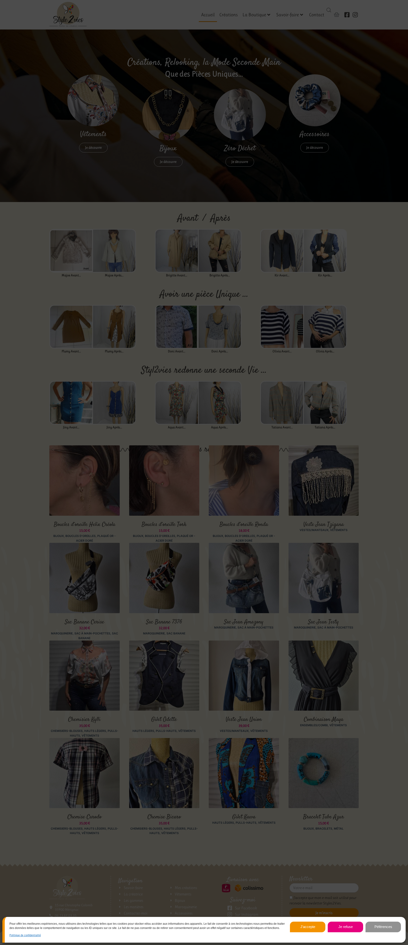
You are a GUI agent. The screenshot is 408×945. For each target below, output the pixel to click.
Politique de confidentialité (25, 935)
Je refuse (345, 927)
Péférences (383, 927)
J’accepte (307, 927)
